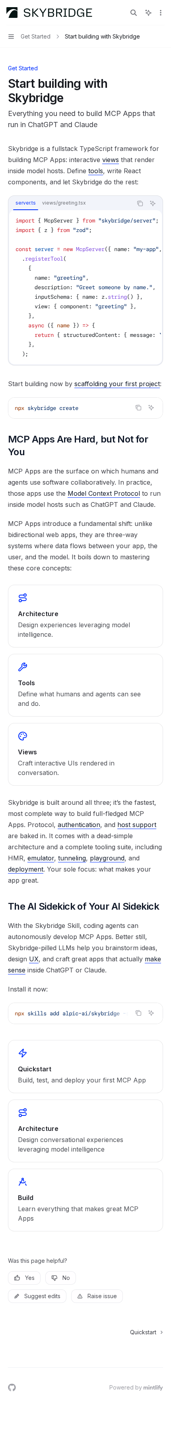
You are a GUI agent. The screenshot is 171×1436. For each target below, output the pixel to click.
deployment (25, 869)
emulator (40, 858)
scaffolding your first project (117, 384)
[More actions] (161, 12)
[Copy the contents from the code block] (140, 203)
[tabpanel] (85, 287)
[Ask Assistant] (153, 203)
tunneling (72, 858)
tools (95, 171)
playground (107, 858)
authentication (79, 825)
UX (34, 959)
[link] (85, 616)
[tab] (25, 203)
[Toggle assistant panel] (148, 12)
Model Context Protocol (104, 493)
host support (136, 825)
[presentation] (85, 287)
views (110, 160)
